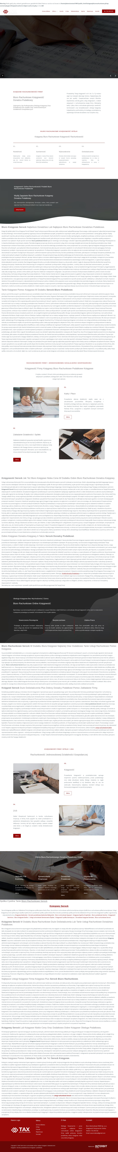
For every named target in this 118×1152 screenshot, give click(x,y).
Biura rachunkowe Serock (103, 917)
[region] (59, 46)
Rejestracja (90, 11)
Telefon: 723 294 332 (92, 1131)
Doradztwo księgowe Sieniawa (85, 917)
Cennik (61, 11)
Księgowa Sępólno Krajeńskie (82, 915)
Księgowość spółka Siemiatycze (65, 917)
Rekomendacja (75, 11)
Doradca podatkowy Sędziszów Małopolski (41, 915)
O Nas (67, 11)
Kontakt (97, 11)
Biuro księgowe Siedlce (21, 917)
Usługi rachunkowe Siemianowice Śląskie (42, 917)
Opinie (83, 11)
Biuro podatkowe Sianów (99, 915)
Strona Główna (46, 11)
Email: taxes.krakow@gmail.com (95, 1133)
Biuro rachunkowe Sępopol (63, 915)
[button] (108, 11)
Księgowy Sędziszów (21, 915)
